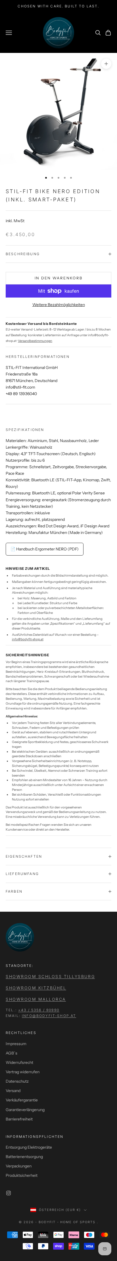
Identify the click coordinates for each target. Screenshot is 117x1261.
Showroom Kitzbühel (36, 987)
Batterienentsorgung (24, 1156)
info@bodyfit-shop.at (27, 639)
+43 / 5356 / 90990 (38, 1010)
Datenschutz (17, 1081)
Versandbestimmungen (35, 341)
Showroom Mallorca (36, 999)
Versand (13, 1090)
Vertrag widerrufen (22, 1071)
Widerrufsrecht (19, 1062)
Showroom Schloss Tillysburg (50, 976)
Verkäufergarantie (22, 1100)
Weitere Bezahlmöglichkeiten (58, 304)
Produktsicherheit (21, 1175)
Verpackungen (19, 1166)
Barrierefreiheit (19, 1119)
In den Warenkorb (58, 278)
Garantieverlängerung (25, 1109)
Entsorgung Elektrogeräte (29, 1147)
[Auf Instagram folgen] (8, 1193)
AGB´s (11, 1053)
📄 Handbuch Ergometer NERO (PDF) (45, 549)
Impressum (16, 1043)
